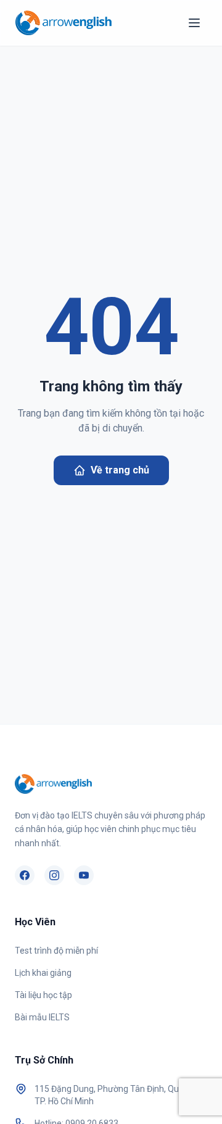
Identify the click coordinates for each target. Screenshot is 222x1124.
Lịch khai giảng (43, 973)
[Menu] (194, 22)
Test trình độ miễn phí (56, 950)
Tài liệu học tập (43, 995)
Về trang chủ (120, 470)
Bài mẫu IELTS (42, 1017)
